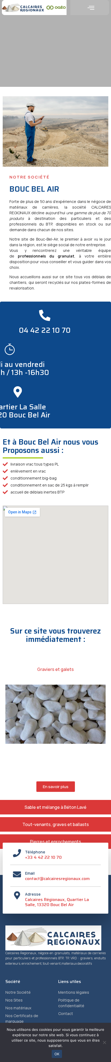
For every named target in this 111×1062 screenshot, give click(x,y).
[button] (91, 7)
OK (57, 1054)
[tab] (55, 669)
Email (30, 873)
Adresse (33, 894)
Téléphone (35, 851)
